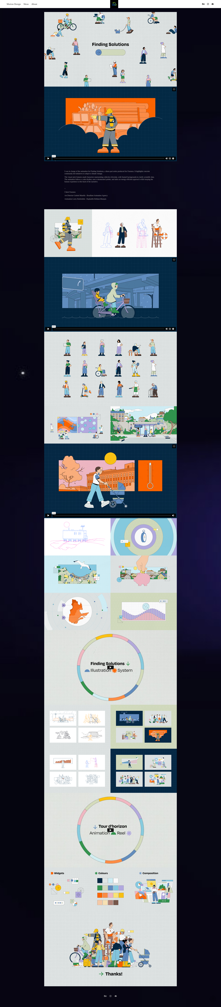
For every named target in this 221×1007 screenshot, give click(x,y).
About (34, 4)
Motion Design (14, 4)
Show (26, 4)
